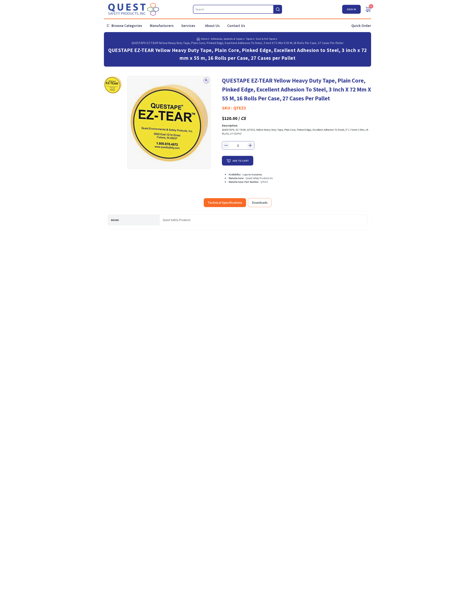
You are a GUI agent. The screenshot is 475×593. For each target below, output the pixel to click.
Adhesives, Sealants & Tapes (227, 38)
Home (204, 38)
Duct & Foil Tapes (265, 38)
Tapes (249, 38)
